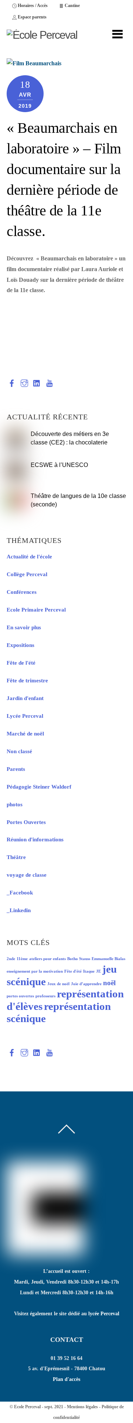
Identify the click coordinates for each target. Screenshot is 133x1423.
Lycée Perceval (25, 716)
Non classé (19, 751)
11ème (22, 959)
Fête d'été (73, 971)
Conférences (22, 592)
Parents (16, 769)
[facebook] (12, 381)
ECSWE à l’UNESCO (59, 464)
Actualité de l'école (29, 557)
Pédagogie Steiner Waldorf (39, 787)
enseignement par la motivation (35, 971)
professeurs (45, 996)
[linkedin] (37, 381)
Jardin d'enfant (25, 698)
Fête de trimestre (27, 680)
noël (109, 983)
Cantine (72, 5)
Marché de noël (25, 734)
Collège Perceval (27, 574)
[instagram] (24, 381)
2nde (11, 959)
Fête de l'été (21, 663)
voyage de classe (27, 875)
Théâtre (16, 857)
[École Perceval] (42, 35)
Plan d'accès (66, 1379)
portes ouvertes (20, 996)
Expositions (20, 645)
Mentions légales (82, 1406)
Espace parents (32, 17)
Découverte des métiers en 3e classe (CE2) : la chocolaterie (70, 438)
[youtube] (49, 381)
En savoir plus (24, 627)
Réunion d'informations (35, 839)
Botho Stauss (78, 959)
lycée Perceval (103, 1313)
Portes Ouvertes (26, 822)
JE (98, 971)
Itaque (89, 971)
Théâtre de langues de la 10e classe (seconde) (78, 500)
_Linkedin (19, 910)
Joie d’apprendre (86, 984)
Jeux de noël (58, 984)
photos (15, 804)
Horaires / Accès (32, 5)
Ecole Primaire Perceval (36, 610)
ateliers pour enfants (47, 959)
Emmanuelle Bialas (108, 959)
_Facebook (20, 893)
